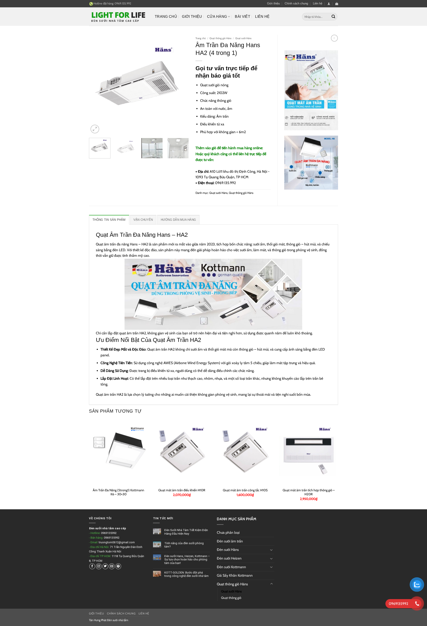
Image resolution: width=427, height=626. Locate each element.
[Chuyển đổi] (271, 549)
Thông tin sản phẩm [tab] (109, 219)
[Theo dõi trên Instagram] (99, 566)
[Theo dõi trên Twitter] (105, 566)
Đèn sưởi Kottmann (231, 567)
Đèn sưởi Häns (228, 550)
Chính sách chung (296, 3)
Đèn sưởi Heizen (229, 558)
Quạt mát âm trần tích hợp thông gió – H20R (309, 492)
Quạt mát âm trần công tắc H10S (245, 490)
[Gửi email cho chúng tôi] (112, 566)
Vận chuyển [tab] (143, 219)
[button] (328, 3)
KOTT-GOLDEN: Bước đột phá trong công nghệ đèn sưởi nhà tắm (186, 574)
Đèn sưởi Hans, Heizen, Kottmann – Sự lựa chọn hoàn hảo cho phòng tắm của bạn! (187, 559)
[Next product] (334, 38)
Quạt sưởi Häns (243, 38)
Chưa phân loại (228, 532)
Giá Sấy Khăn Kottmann (235, 575)
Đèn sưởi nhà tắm (117, 620)
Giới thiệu (273, 3)
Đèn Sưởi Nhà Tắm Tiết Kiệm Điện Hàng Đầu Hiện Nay (186, 531)
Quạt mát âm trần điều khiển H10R (181, 490)
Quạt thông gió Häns (220, 38)
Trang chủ (166, 16)
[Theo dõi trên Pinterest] (118, 566)
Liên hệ (317, 3)
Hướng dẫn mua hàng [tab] (178, 219)
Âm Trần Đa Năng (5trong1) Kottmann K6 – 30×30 (118, 492)
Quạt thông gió (231, 598)
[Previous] (97, 85)
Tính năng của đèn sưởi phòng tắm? (184, 545)
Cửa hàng (217, 16)
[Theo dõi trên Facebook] (92, 566)
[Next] (181, 85)
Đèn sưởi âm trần (230, 541)
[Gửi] (333, 16)
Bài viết (242, 16)
